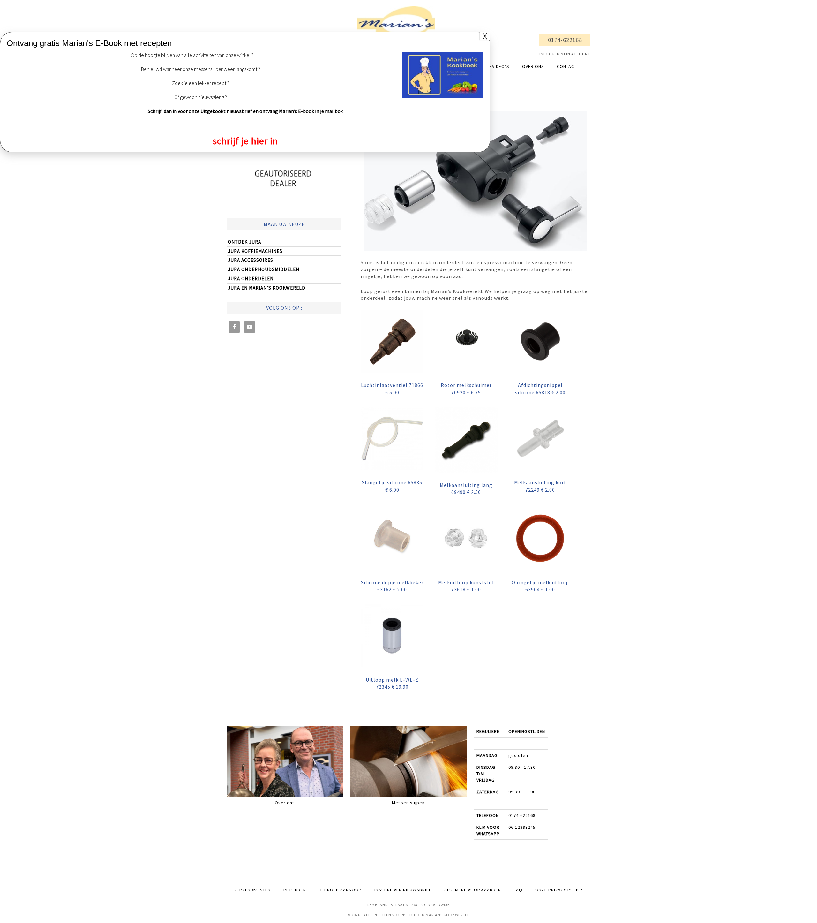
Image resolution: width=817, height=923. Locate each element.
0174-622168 (565, 39)
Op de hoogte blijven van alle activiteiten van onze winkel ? (192, 55)
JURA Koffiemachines (255, 251)
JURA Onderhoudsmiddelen (263, 269)
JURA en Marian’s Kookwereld (266, 288)
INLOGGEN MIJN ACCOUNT (564, 53)
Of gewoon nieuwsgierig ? (200, 97)
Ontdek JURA (244, 242)
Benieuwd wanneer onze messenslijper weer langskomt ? (200, 69)
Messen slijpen (408, 803)
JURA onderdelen (251, 279)
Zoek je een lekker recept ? (200, 83)
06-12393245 (522, 827)
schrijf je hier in (245, 141)
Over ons (285, 803)
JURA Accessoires (250, 260)
